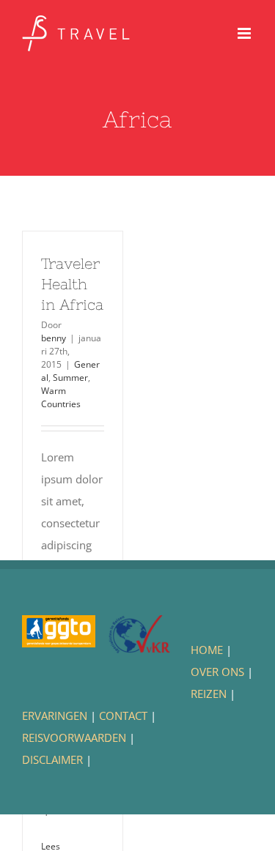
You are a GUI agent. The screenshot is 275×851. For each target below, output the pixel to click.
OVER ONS (217, 671)
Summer (70, 377)
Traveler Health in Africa (72, 284)
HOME (207, 649)
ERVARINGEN (54, 715)
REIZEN (209, 693)
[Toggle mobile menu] (245, 33)
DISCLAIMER (52, 759)
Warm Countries (61, 397)
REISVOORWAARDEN (74, 737)
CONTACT (123, 715)
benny (53, 338)
